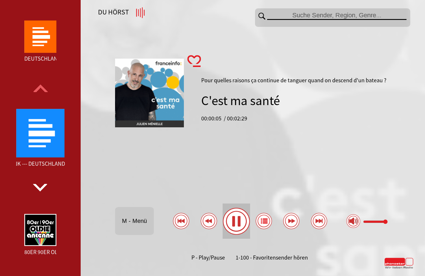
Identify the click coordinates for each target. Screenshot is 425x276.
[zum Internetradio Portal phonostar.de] (399, 267)
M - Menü (134, 221)
